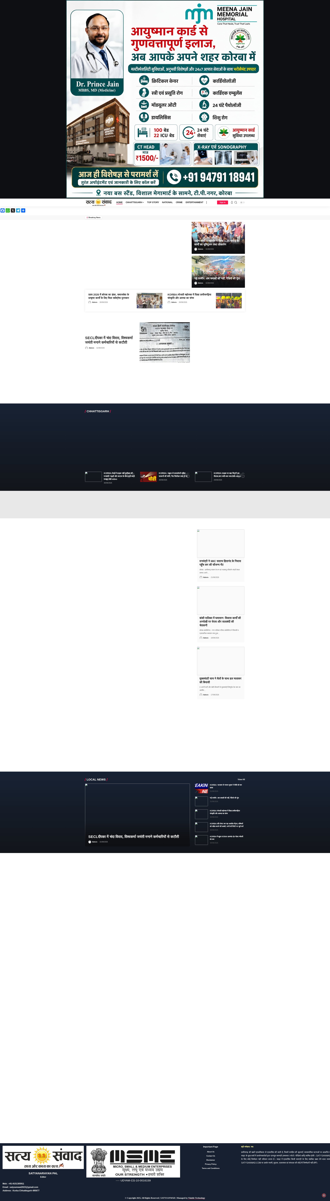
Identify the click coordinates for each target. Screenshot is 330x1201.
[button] (206, 202)
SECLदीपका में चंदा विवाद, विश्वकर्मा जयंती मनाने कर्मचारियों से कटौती (133, 837)
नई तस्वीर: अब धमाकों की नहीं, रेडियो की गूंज (217, 278)
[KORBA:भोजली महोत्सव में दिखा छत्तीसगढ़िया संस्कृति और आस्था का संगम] (229, 300)
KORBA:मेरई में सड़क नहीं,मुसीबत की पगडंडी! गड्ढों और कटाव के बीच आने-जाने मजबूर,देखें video (119, 476)
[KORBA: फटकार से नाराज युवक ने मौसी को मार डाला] (201, 788)
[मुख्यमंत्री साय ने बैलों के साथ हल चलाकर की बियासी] (220, 661)
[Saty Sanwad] (98, 202)
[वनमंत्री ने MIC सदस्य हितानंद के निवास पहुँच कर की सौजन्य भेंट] (220, 543)
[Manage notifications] (324, 1195)
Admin (200, 249)
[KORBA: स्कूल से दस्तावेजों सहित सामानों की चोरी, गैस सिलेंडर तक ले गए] (148, 477)
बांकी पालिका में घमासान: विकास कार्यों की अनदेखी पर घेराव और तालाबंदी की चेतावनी (220, 621)
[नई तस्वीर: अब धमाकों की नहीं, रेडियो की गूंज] (218, 272)
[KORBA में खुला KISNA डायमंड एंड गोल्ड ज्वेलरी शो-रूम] (201, 840)
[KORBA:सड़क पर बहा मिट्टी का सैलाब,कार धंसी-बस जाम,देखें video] (203, 477)
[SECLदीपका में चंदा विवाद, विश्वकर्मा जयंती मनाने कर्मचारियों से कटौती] (165, 342)
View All (241, 779)
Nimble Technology (196, 1198)
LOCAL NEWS (96, 779)
